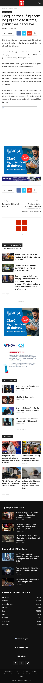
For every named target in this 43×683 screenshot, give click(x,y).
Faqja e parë (9, 671)
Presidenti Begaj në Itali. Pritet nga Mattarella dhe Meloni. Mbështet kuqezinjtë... (27, 515)
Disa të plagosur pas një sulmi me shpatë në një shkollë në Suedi (25, 268)
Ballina (4, 8)
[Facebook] (15, 663)
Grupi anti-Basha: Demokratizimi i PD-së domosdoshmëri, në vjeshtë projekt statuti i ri (31, 207)
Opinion (6, 674)
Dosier (13, 674)
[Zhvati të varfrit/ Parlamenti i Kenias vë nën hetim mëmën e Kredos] (8, 257)
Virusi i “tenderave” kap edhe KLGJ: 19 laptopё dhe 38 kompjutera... (11, 483)
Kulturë (35, 674)
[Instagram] (21, 663)
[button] (40, 3)
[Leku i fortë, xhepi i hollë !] (8, 400)
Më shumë (20, 430)
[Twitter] (27, 663)
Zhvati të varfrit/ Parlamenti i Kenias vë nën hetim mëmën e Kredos (27, 257)
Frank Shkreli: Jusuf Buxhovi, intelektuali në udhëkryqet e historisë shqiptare (26, 526)
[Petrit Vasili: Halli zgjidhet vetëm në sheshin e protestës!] (8, 582)
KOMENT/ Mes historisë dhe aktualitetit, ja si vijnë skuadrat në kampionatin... (28, 538)
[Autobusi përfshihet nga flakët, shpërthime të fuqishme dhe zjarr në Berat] (31, 473)
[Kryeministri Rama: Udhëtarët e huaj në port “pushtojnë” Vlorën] (8, 411)
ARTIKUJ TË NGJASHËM (12, 245)
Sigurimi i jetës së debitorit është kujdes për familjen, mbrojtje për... (28, 570)
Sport (21, 676)
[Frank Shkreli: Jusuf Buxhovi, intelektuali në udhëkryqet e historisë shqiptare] (8, 527)
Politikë (5, 452)
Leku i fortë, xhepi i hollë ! (25, 397)
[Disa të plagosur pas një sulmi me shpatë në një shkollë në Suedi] (8, 268)
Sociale (28, 674)
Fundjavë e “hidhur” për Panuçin (10, 205)
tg (6, 28)
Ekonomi (21, 674)
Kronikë (33, 671)
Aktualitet (6, 478)
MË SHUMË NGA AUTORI (12, 248)
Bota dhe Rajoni (14, 8)
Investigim (26, 453)
